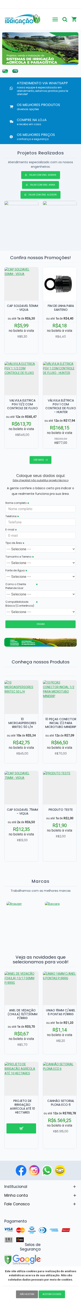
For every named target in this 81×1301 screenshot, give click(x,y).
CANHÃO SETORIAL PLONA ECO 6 (60, 1103)
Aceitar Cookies (52, 1294)
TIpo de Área (13, 543)
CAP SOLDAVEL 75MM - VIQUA (22, 811)
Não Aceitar (27, 1294)
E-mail (9, 529)
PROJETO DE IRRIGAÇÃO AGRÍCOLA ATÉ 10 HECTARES (22, 1107)
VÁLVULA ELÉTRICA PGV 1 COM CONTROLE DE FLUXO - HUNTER (60, 406)
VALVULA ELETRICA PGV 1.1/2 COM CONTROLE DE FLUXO (22, 404)
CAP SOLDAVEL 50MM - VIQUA (22, 308)
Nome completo (16, 503)
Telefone (10, 516)
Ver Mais (38, 459)
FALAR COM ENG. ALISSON (43, 194)
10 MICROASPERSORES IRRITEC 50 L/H (22, 723)
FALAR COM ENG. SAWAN (42, 175)
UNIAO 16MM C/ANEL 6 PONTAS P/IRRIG (60, 1012)
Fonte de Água (15, 570)
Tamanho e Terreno (18, 556)
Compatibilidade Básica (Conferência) (19, 603)
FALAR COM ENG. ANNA (42, 184)
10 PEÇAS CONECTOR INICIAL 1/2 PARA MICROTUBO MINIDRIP (60, 723)
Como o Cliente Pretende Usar (15, 586)
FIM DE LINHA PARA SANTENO (61, 308)
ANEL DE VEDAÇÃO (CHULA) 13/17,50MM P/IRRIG (22, 1014)
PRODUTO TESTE (61, 810)
